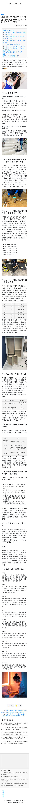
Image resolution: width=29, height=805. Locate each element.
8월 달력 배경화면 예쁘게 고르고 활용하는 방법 (12, 785)
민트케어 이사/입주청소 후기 (11, 56)
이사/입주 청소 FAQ (8, 30)
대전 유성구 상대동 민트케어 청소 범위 (14, 46)
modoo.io (20, 802)
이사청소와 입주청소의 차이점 (11, 44)
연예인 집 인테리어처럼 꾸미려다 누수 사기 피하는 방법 (14, 783)
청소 (3, 14)
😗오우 (18, 706)
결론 (4, 54)
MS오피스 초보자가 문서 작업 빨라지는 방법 (11, 776)
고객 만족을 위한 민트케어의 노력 (12, 52)
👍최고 (10, 706)
